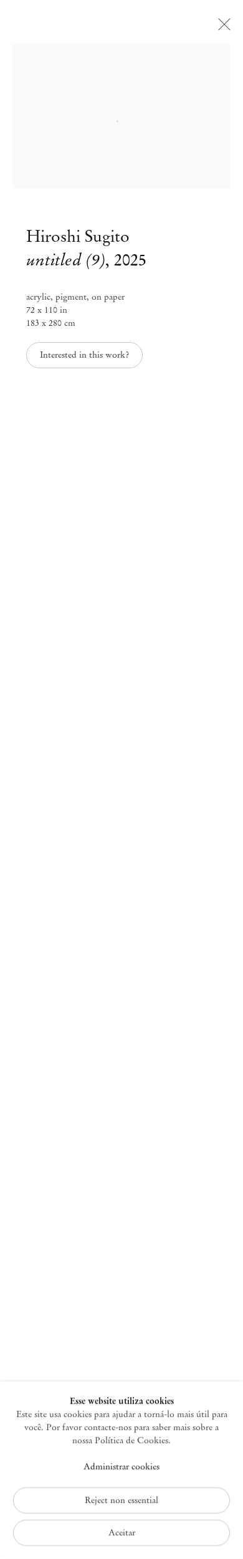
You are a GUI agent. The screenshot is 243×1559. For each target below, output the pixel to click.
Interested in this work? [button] (84, 355)
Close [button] (221, 28)
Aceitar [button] (121, 1532)
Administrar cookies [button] (121, 1467)
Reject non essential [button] (121, 1500)
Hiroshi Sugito (78, 236)
